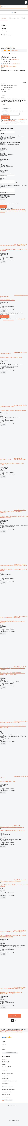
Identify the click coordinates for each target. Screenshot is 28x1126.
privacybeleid (22, 119)
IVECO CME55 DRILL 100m (7, 300)
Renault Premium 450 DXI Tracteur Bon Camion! (13, 410)
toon (3, 200)
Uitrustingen (20, 1031)
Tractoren (15, 1031)
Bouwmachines (9, 1031)
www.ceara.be (4, 65)
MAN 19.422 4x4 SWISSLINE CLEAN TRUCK (12, 830)
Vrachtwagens (7, 1030)
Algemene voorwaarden (7, 1073)
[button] (26, 2)
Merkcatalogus (5, 1083)
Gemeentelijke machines (17, 1030)
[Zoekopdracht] (25, 6)
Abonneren (4, 316)
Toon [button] (10, 59)
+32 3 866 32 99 (15, 59)
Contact (3, 1049)
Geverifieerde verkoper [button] (6, 34)
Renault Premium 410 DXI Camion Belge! (11, 357)
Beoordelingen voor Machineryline (9, 1081)
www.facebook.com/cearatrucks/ (8, 66)
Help (3, 1046)
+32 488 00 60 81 (16, 64)
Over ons (4, 1044)
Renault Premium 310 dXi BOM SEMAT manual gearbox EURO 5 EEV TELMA (12, 673)
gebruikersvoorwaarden (9, 120)
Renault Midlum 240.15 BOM (7, 781)
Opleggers (2, 1031)
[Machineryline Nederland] (10, 2)
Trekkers (2, 1030)
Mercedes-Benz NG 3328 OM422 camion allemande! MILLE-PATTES (11, 993)
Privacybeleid (5, 1076)
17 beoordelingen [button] (14, 50)
